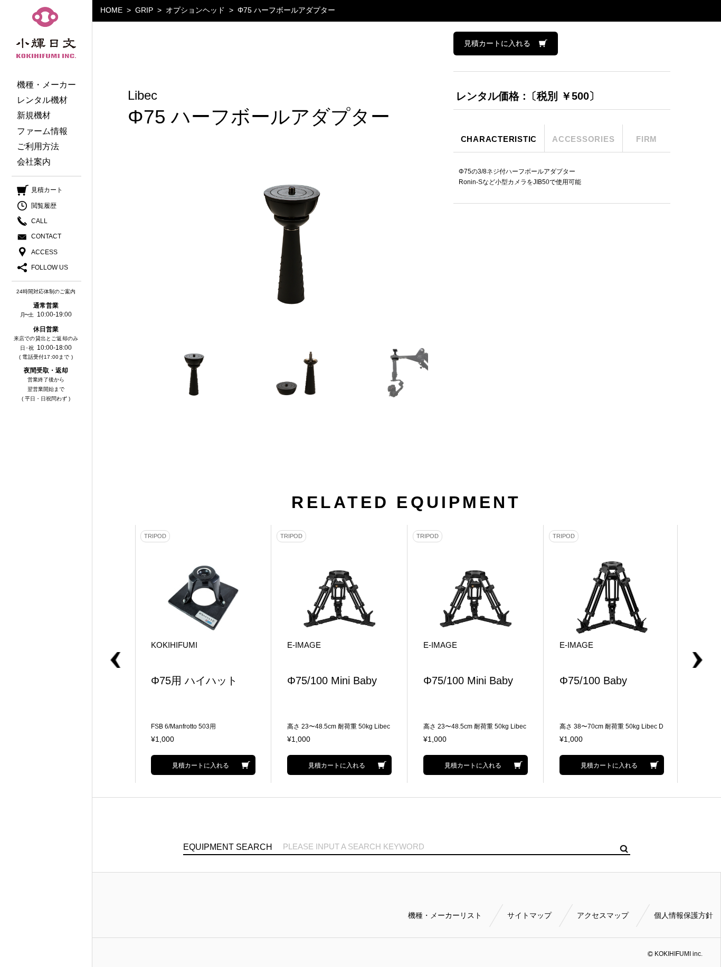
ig (59, 268)
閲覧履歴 (43, 205)
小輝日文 (46, 32)
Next (685, 654)
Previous (127, 654)
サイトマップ (529, 915)
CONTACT (46, 236)
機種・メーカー (46, 84)
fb (38, 268)
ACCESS (44, 252)
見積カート (47, 190)
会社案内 (34, 161)
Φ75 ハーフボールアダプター (286, 10)
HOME (111, 10)
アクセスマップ (603, 915)
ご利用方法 (38, 146)
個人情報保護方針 (683, 915)
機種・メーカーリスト (445, 915)
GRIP (144, 10)
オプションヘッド (195, 10)
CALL (39, 221)
